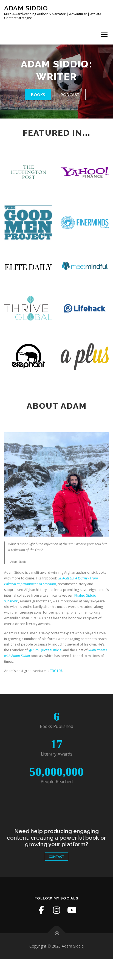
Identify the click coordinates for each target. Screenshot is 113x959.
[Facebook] (41, 910)
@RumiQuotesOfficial (45, 650)
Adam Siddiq (26, 8)
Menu (103, 34)
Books (38, 94)
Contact (56, 856)
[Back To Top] (56, 933)
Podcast (70, 94)
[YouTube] (72, 910)
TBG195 (56, 670)
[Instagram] (56, 910)
